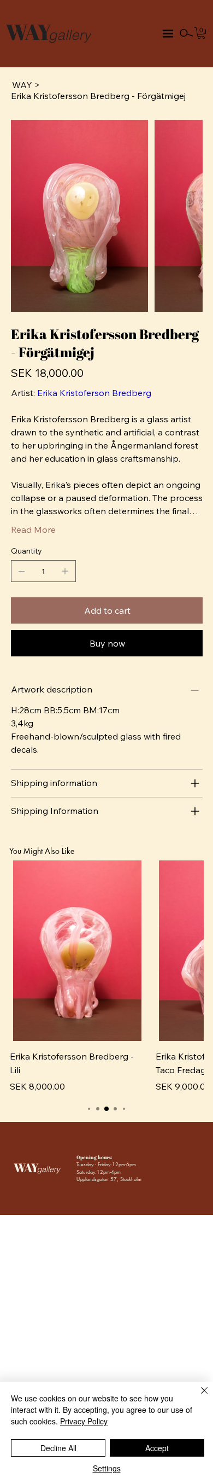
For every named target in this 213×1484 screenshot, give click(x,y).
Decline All (58, 1447)
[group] (106, 976)
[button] (201, 33)
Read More (33, 529)
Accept (157, 1447)
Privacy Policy (84, 1421)
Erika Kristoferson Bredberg (94, 392)
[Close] (198, 1397)
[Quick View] (77, 950)
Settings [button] (107, 1468)
